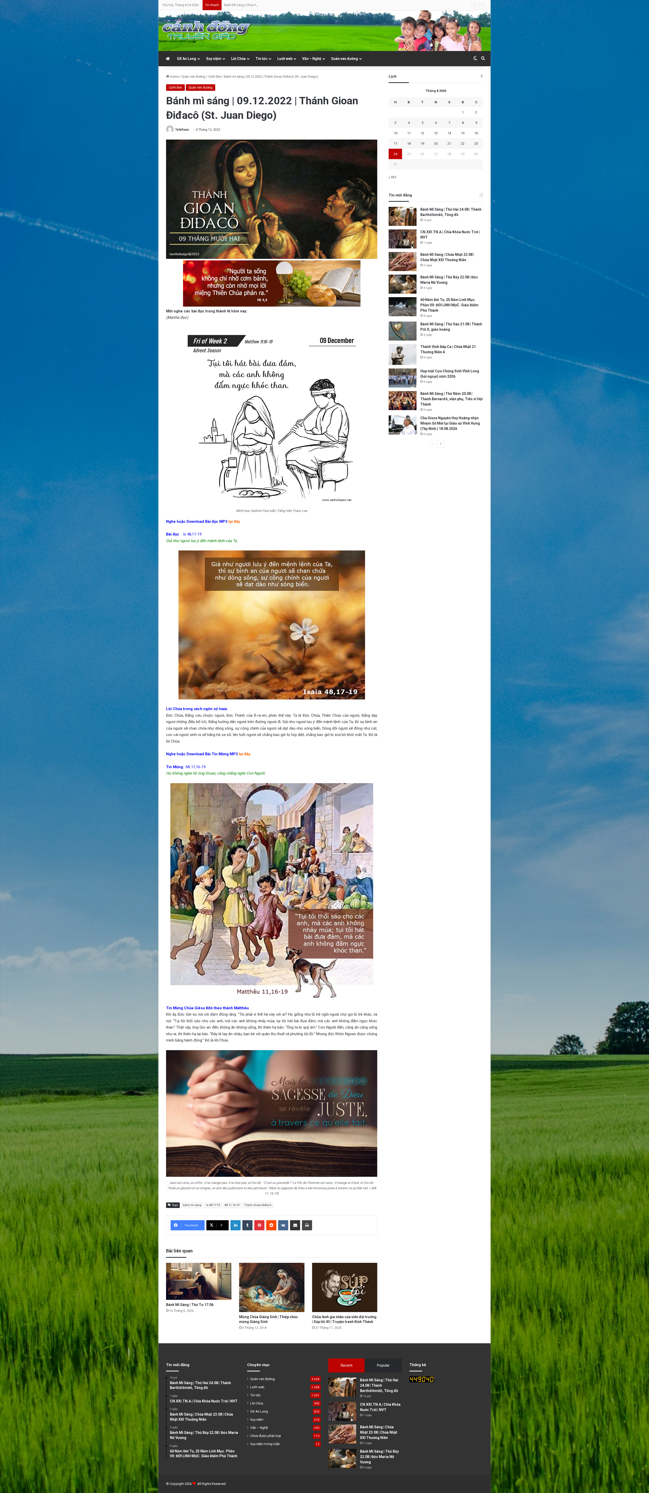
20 (436, 143)
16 (476, 133)
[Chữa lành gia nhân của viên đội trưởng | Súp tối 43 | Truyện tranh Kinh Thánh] (344, 1287)
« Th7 (392, 177)
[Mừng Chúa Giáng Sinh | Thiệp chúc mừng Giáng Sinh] (271, 1287)
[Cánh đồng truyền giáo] (206, 31)
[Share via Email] (295, 1225)
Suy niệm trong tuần (265, 1444)
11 (409, 133)
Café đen (214, 76)
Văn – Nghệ (311, 59)
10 (395, 133)
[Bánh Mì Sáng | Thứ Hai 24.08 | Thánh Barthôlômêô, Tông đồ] (403, 216)
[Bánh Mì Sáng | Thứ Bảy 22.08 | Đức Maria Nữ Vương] (403, 284)
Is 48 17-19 (213, 1205)
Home (174, 76)
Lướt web (284, 59)
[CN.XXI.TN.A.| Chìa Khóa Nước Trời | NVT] (403, 238)
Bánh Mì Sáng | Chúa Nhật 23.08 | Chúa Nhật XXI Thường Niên (378, 1432)
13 (436, 133)
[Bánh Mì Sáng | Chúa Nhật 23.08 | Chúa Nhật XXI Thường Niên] (403, 261)
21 (449, 143)
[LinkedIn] (235, 1225)
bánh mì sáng (192, 1205)
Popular (383, 1365)
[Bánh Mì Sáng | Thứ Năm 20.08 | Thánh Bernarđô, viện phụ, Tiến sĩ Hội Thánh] (403, 400)
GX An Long (186, 59)
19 (422, 143)
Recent (346, 1365)
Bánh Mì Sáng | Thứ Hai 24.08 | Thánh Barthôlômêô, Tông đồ (379, 1385)
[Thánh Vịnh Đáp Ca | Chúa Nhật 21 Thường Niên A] (403, 354)
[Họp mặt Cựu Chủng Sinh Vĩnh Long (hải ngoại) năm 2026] (403, 378)
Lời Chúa (238, 59)
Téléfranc (182, 129)
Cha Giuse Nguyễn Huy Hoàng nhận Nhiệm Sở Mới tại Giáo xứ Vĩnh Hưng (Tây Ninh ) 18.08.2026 (450, 423)
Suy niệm (213, 59)
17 (395, 143)
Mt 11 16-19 (232, 1205)
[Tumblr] (247, 1225)
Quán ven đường (344, 59)
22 (462, 143)
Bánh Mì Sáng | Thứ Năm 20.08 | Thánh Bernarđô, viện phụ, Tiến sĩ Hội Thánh (451, 399)
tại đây (234, 521)
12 (422, 133)
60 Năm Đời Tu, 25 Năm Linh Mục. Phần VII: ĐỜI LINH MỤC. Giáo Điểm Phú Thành (281, 5)
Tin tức (261, 59)
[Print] (307, 1225)
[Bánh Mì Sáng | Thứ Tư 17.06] (198, 1281)
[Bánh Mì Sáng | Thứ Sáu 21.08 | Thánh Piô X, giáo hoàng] (403, 331)
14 (449, 133)
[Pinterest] (259, 1225)
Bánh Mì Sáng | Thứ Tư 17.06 (189, 1305)
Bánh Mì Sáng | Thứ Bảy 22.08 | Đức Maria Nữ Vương (379, 1456)
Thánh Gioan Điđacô (258, 1205)
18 (409, 143)
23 (476, 143)
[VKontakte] (283, 1225)
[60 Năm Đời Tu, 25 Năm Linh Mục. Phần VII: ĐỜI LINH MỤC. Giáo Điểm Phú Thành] (403, 306)
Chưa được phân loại (265, 1436)
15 (462, 133)
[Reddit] (271, 1225)
